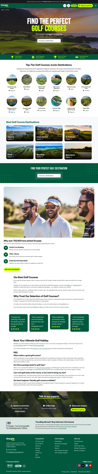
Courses (57, 446)
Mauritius (40, 155)
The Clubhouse (78, 441)
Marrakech (70, 155)
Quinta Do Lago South (12, 87)
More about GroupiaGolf (12, 269)
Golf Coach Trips (79, 446)
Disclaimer (74, 471)
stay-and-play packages (37, 345)
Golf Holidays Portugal (61, 450)
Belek (10, 155)
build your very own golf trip (41, 348)
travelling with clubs (54, 377)
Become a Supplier (79, 450)
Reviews (37, 448)
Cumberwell (41, 108)
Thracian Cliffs (56, 108)
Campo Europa (71, 87)
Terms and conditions (84, 471)
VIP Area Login (39, 441)
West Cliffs (86, 108)
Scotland (47, 287)
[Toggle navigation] (95, 5)
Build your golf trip (86, 5)
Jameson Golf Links (27, 108)
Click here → (68, 1)
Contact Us (38, 452)
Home (2, 9)
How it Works (39, 443)
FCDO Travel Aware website (68, 426)
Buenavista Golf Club (86, 87)
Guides (76, 443)
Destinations (58, 441)
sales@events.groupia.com (16, 452)
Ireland (40, 287)
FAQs (54, 408)
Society (37, 450)
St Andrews (70, 137)
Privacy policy (66, 471)
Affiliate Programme (80, 448)
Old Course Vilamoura (56, 87)
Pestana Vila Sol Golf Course (11, 108)
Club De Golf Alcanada (41, 87)
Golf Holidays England (61, 452)
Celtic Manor (26, 87)
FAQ (36, 455)
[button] (68, 5)
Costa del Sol (76, 285)
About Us (38, 446)
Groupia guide (62, 428)
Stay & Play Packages (61, 443)
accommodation (18, 345)
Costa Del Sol (42, 137)
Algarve (11, 137)
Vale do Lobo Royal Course (71, 108)
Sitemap (37, 457)
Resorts (57, 448)
